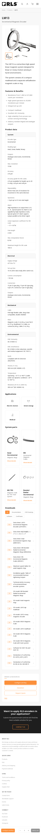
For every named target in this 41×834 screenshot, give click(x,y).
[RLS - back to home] (10, 4)
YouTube (4, 813)
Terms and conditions (8, 777)
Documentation (16, 512)
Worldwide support (8, 799)
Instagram (5, 823)
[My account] (27, 4)
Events (4, 802)
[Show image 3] (24, 56)
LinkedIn (4, 820)
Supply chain (6, 787)
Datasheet (20, 688)
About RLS (5, 739)
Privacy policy (6, 780)
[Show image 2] (16, 56)
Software (9, 516)
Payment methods (7, 769)
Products (10, 10)
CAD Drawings (29, 512)
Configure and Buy (20, 683)
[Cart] (32, 4)
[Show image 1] (8, 56)
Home (3, 10)
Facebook (5, 817)
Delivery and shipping (8, 765)
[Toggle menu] (37, 4)
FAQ (5, 698)
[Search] (22, 4)
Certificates (19, 516)
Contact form (6, 795)
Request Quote (20, 693)
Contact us (20, 727)
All (7, 512)
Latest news (5, 805)
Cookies (4, 784)
